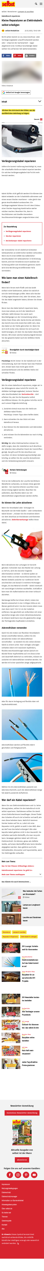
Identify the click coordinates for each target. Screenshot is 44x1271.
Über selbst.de (7, 1208)
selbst (4, 12)
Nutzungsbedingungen (10, 1188)
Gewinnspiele (6, 1221)
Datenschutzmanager (9, 1196)
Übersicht (36, 119)
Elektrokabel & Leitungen (29, 936)
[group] (22, 154)
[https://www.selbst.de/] (8, 4)
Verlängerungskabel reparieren (18, 231)
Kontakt (4, 1225)
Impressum (6, 1184)
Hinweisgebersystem (9, 1204)
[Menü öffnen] (41, 4)
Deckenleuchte (28, 394)
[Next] (39, 141)
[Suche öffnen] (36, 4)
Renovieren (12, 12)
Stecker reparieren (13, 236)
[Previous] (4, 141)
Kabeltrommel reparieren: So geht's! (16, 870)
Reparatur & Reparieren (10, 936)
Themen (5, 1216)
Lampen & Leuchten (26, 12)
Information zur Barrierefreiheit (12, 1200)
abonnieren (22, 1160)
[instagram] (18, 1175)
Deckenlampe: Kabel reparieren (18, 241)
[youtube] (34, 1175)
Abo (3, 1229)
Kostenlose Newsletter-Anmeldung (22, 1113)
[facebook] (10, 1175)
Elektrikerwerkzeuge (20, 520)
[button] (22, 102)
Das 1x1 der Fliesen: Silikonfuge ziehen (17, 866)
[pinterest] (26, 1175)
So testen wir (6, 1212)
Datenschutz (6, 1192)
